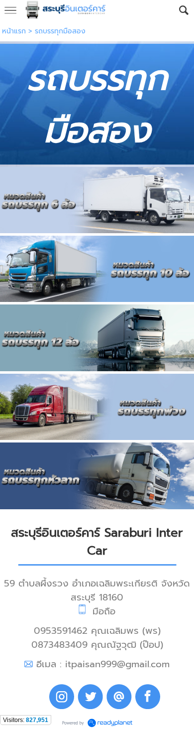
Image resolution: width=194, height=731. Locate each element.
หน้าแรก (14, 31)
